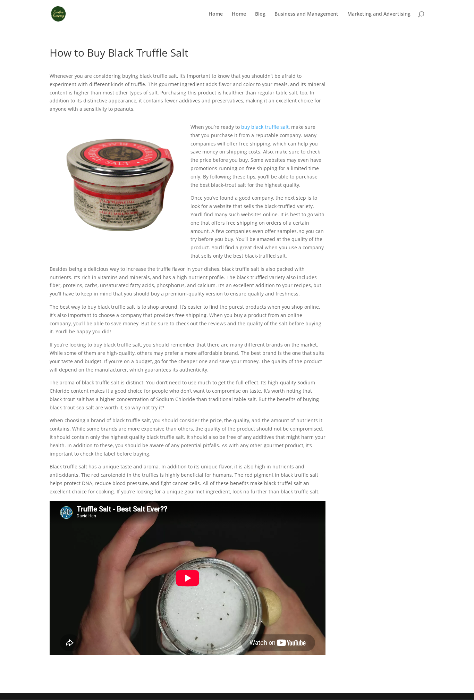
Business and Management (306, 14)
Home (216, 14)
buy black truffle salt (265, 127)
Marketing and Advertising (378, 14)
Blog (260, 14)
